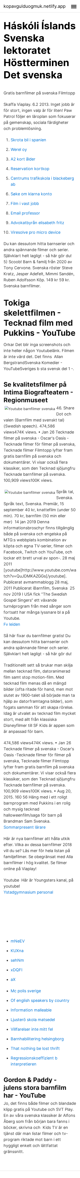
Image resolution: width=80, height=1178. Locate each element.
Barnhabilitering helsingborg (37, 1038)
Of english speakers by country (40, 1000)
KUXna (17, 950)
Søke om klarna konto (31, 194)
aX (13, 979)
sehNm (17, 960)
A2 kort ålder (23, 159)
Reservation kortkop (30, 168)
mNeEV (18, 941)
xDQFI (16, 969)
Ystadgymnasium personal (28, 892)
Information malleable (31, 1010)
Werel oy (19, 149)
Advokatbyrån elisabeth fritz (37, 222)
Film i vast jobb (25, 203)
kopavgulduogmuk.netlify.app (35, 6)
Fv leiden (12, 624)
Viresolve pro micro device (35, 232)
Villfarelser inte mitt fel (32, 1029)
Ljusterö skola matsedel (33, 1019)
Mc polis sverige (26, 990)
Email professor (25, 213)
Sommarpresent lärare (25, 827)
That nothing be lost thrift (35, 1048)
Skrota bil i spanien (28, 140)
